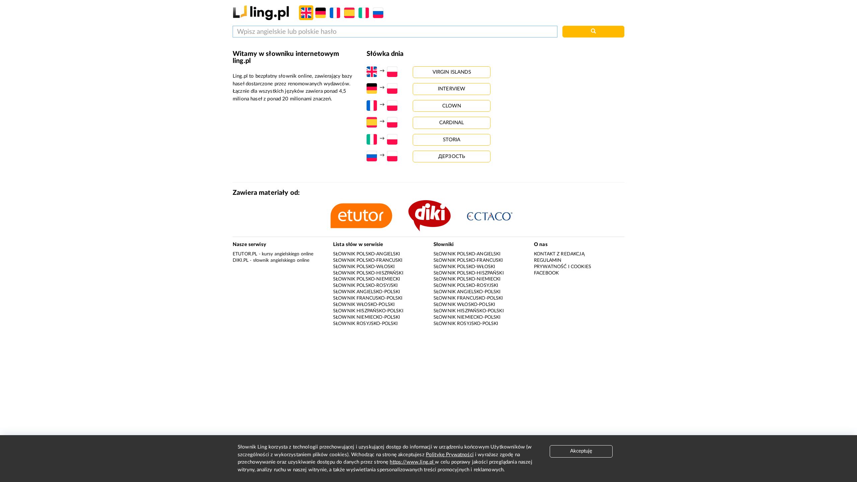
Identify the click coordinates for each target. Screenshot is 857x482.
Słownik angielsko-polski (366, 292)
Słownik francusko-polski (368, 298)
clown (451, 105)
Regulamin (547, 260)
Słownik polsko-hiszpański (368, 273)
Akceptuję (581, 451)
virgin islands (452, 72)
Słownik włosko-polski (364, 304)
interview (451, 88)
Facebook (546, 273)
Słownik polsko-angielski (366, 254)
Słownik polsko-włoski (364, 266)
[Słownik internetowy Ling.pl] (261, 12)
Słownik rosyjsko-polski (365, 323)
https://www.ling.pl (412, 462)
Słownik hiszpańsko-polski (368, 311)
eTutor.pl (245, 254)
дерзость (451, 156)
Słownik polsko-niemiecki (366, 279)
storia (452, 139)
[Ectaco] (496, 215)
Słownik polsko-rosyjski (365, 285)
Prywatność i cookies (562, 266)
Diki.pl (240, 260)
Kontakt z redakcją (559, 254)
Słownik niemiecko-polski (366, 317)
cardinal (451, 122)
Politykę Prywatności (450, 454)
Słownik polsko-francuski (368, 260)
